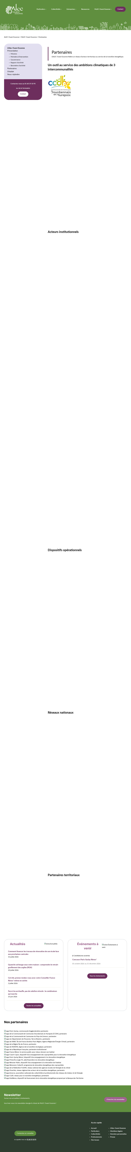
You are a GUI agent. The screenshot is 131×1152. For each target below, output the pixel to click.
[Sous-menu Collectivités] (61, 9)
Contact (23, 94)
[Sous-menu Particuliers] (45, 9)
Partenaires (12, 68)
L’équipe (10, 71)
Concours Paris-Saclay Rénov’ (84, 960)
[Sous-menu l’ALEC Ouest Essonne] (111, 9)
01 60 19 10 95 (30, 84)
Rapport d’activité (17, 62)
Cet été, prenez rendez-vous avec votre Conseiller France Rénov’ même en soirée (31, 979)
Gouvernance (15, 60)
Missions (14, 54)
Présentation (12, 51)
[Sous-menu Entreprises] (75, 9)
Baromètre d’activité (18, 65)
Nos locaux (95, 1140)
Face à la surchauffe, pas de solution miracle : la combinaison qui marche (32, 992)
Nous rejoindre (13, 74)
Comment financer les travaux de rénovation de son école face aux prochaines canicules (33, 953)
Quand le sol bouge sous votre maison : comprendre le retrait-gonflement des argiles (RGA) (33, 966)
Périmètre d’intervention (19, 57)
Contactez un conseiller (25, 1133)
